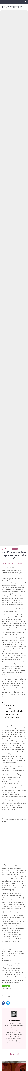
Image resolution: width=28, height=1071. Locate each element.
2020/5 (9, 993)
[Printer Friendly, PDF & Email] (6, 986)
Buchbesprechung (18, 993)
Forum (9, 996)
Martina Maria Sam (18, 563)
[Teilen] (3, 1003)
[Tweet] (8, 1003)
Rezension (15, 548)
